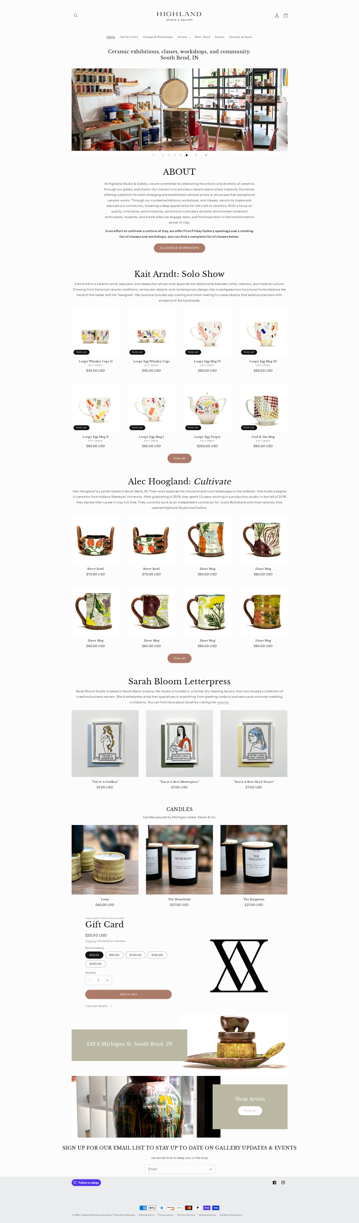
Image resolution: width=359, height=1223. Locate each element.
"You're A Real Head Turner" (254, 782)
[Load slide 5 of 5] (187, 155)
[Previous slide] (154, 155)
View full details (96, 1006)
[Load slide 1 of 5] (163, 155)
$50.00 (114, 955)
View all (179, 458)
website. (223, 702)
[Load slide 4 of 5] (181, 155)
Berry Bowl (95, 568)
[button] (76, 15)
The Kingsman (254, 899)
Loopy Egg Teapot (207, 437)
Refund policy (147, 1215)
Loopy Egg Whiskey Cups (151, 361)
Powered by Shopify (124, 1215)
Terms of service (186, 1215)
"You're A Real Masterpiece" (179, 782)
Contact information (231, 1215)
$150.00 (157, 955)
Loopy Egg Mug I (151, 437)
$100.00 (135, 955)
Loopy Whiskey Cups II (96, 361)
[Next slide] (196, 155)
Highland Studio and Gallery (96, 1215)
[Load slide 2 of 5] (169, 155)
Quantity (90, 972)
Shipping (90, 941)
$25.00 (94, 955)
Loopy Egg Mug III (263, 361)
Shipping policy (207, 1215)
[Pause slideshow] (205, 155)
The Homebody (179, 899)
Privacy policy (166, 1215)
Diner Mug (207, 568)
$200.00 (95, 964)
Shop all (250, 1110)
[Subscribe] (210, 1169)
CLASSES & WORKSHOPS (179, 248)
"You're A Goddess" (105, 782)
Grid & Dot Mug (263, 437)
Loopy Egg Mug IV (207, 361)
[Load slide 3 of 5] (175, 155)
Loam (105, 899)
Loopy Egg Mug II (96, 437)
